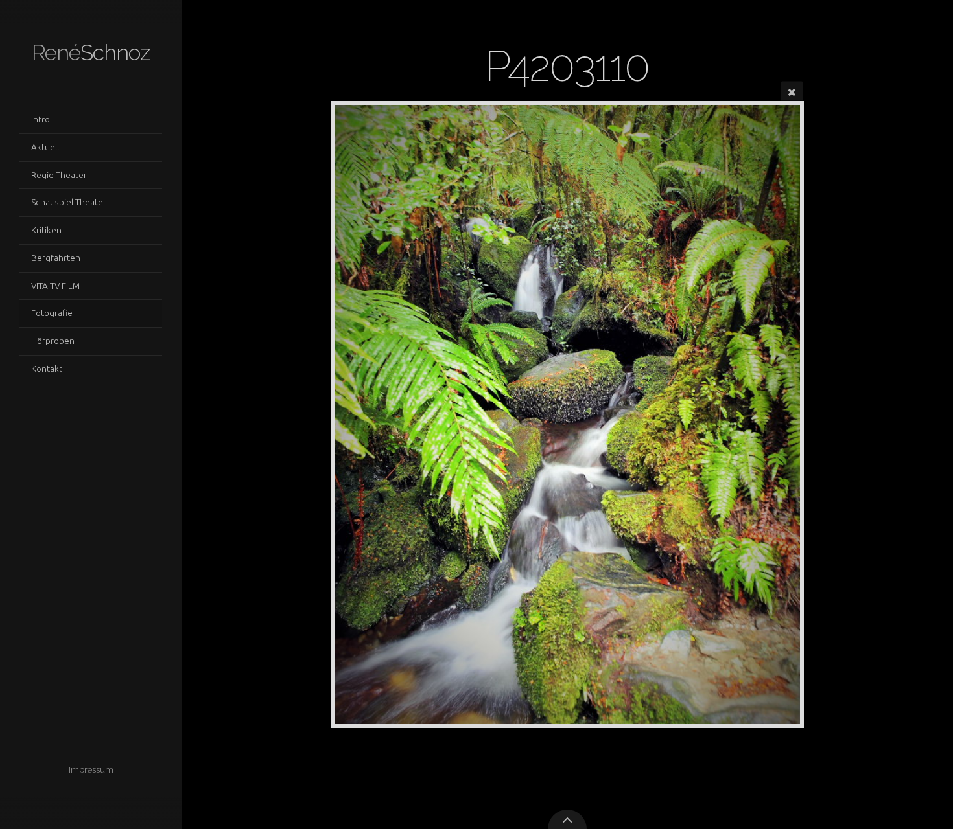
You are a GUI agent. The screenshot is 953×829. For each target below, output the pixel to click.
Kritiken (46, 230)
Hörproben (53, 340)
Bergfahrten (55, 258)
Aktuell (45, 147)
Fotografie (52, 313)
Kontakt (46, 368)
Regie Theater (59, 175)
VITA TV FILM (55, 285)
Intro (40, 119)
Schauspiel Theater (68, 202)
